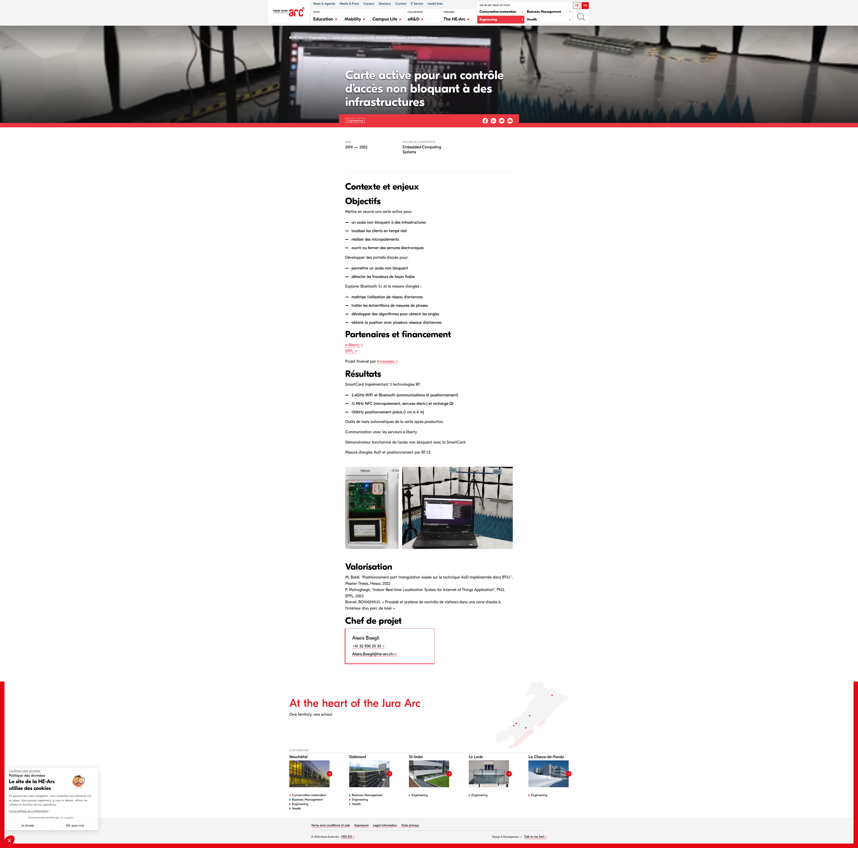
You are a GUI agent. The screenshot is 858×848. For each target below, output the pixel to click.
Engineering (317, 38)
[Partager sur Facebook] (485, 121)
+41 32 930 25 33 (366, 646)
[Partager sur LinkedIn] (493, 121)
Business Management (307, 800)
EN (585, 5)
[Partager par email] (510, 121)
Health (296, 808)
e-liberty (352, 345)
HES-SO (346, 837)
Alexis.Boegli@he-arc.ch (372, 654)
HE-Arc (298, 38)
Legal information (385, 825)
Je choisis (28, 825)
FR (576, 5)
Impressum (361, 825)
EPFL (349, 351)
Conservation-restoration (309, 795)
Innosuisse (385, 361)
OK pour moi (75, 825)
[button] (325, 18)
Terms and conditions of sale (330, 825)
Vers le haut (845, 835)
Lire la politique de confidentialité (28, 811)
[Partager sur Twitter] (502, 121)
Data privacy (410, 825)
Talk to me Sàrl (534, 837)
